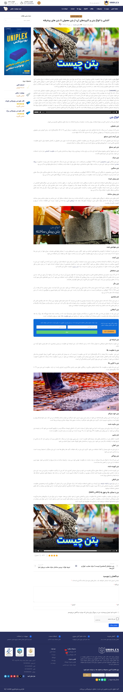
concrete (113, 90)
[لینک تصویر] (109, 650)
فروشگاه (53, 657)
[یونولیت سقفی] (28, 94)
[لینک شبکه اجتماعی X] (20, 676)
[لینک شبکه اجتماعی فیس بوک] (23, 676)
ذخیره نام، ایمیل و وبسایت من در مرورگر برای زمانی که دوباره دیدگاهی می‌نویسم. (92, 612)
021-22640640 (29, 4)
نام (117, 604)
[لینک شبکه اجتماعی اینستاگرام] (17, 676)
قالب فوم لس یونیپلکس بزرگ (15, 111)
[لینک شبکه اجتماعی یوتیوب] (14, 676)
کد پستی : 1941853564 (29, 663)
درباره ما (53, 655)
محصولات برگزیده (71, 649)
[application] (76, 112)
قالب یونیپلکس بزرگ (71, 654)
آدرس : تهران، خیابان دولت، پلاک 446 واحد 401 (23, 660)
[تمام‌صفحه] (35, 551)
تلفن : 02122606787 (30, 669)
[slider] (36, 111)
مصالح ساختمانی (75, 16)
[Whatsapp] (105, 679)
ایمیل (73, 604)
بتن (80, 16)
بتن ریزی (76, 266)
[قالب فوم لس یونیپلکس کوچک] (28, 103)
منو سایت (53, 649)
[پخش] (116, 113)
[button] (76, 528)
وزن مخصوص (105, 162)
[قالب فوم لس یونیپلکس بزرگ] (28, 113)
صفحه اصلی (52, 652)
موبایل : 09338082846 (29, 672)
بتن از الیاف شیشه (106, 483)
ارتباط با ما (53, 663)
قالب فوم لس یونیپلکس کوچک (14, 101)
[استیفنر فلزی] (28, 86)
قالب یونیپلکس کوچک (70, 651)
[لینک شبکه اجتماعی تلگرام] (5, 676)
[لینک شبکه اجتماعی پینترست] (11, 676)
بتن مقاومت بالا (66, 316)
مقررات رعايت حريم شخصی (69, 665)
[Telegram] (102, 679)
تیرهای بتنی (70, 200)
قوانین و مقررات (72, 659)
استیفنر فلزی (20, 85)
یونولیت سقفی (19, 93)
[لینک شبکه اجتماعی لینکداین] (8, 676)
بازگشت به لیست (76, 566)
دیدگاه (116, 584)
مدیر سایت (76, 25)
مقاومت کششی (49, 151)
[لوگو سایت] (111, 3)
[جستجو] (39, 3)
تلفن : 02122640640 (30, 666)
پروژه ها (53, 660)
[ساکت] (40, 113)
